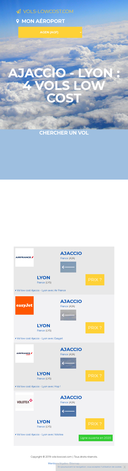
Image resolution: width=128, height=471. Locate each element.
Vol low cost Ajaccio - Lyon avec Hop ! (38, 386)
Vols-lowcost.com (47, 11)
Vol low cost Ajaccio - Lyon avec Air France (41, 290)
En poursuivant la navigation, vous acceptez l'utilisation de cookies (90, 466)
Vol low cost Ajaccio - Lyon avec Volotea (39, 434)
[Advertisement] (72, 213)
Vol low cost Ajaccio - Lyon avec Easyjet (39, 338)
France (64, 258)
